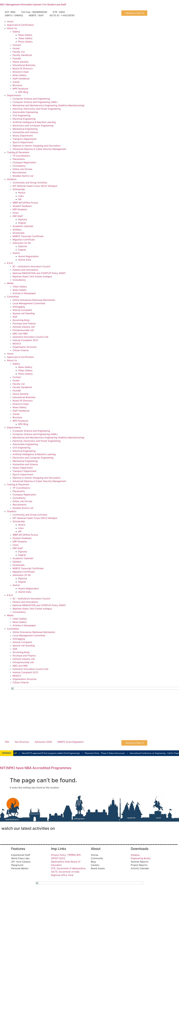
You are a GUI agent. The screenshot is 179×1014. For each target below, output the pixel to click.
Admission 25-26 (22, 243)
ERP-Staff (18, 216)
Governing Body (21, 320)
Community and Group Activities (30, 182)
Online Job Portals (22, 169)
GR (19, 199)
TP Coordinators (21, 155)
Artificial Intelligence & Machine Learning (34, 122)
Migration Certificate (24, 239)
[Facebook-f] (4, 836)
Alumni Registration (28, 256)
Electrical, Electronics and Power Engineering (37, 108)
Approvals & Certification (20, 24)
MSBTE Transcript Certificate (28, 236)
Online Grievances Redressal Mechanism (34, 300)
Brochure (17, 85)
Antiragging (19, 306)
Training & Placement (18, 152)
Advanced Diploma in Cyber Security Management (39, 149)
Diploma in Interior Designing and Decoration (36, 145)
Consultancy (19, 165)
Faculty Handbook (22, 55)
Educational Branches (24, 65)
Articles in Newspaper (24, 293)
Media (10, 283)
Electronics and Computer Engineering (33, 125)
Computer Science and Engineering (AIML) (35, 102)
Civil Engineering (21, 115)
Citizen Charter (21, 350)
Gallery (16, 31)
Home (10, 21)
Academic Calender (23, 226)
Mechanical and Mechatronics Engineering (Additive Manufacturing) (48, 105)
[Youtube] (12, 836)
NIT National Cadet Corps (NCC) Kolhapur (35, 186)
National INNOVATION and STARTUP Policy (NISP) (39, 273)
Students (11, 179)
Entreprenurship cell (23, 330)
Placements (19, 159)
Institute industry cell (24, 326)
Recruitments (19, 172)
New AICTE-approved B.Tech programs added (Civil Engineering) (39, 753)
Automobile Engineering (25, 112)
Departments (14, 95)
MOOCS (17, 343)
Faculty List (19, 51)
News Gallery (25, 35)
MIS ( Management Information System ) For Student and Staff (33, 4)
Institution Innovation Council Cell (30, 336)
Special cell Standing (24, 313)
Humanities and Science (25, 132)
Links (21, 196)
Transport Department (24, 139)
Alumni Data (24, 259)
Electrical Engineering (24, 118)
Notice (21, 192)
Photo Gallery (25, 41)
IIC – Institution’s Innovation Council (31, 266)
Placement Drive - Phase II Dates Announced (93, 753)
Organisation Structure (24, 347)
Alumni (16, 253)
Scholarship (19, 189)
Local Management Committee (29, 303)
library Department (23, 135)
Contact (17, 45)
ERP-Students (20, 209)
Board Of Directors (23, 68)
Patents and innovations (25, 269)
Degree (22, 222)
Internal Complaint (22, 310)
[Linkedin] (27, 836)
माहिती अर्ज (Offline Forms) (25, 202)
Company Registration (24, 162)
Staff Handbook (21, 78)
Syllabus (17, 229)
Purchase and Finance (24, 323)
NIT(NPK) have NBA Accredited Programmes (35, 768)
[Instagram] (20, 836)
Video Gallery (25, 38)
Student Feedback (22, 206)
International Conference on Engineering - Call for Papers (143, 753)
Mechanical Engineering (25, 128)
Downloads (18, 232)
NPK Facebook (20, 88)
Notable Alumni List (23, 175)
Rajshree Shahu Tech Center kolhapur (32, 276)
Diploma (22, 219)
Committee (13, 296)
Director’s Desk (21, 71)
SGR (15, 316)
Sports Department (23, 142)
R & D (10, 263)
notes (15, 212)
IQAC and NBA (20, 333)
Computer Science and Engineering (31, 98)
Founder (17, 58)
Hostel (16, 48)
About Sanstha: (21, 61)
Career (16, 82)
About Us (12, 28)
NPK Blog (23, 92)
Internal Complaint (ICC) (25, 340)
